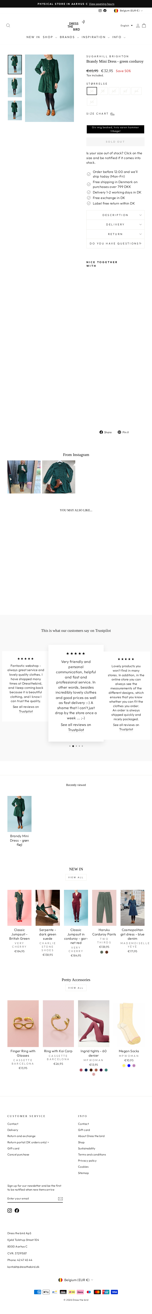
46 (92, 102)
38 (103, 91)
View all (76, 877)
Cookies (83, 1166)
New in (33, 37)
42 (125, 91)
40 (114, 91)
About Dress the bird (91, 1136)
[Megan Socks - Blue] (129, 1065)
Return (115, 234)
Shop (48, 37)
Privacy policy (87, 1160)
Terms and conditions (92, 1154)
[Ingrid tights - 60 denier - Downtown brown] (96, 1070)
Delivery (115, 224)
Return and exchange (21, 1136)
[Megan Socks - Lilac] (134, 1065)
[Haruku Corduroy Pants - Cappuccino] (106, 952)
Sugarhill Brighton (107, 56)
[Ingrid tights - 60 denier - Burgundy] (81, 1070)
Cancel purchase (18, 1154)
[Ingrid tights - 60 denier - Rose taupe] (93, 1074)
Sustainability (86, 1148)
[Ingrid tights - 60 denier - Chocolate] (91, 1070)
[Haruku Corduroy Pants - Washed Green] (101, 952)
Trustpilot (26, 711)
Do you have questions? (115, 243)
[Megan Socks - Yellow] (124, 1065)
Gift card (13, 1148)
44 (136, 91)
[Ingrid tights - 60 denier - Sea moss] (106, 1070)
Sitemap (83, 1173)
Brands (68, 37)
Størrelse (97, 83)
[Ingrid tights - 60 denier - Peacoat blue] (86, 1070)
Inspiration (94, 37)
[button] (126, 25)
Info (117, 37)
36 (92, 91)
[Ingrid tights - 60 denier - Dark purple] (101, 1070)
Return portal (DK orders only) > (28, 1142)
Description (116, 215)
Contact (12, 1124)
